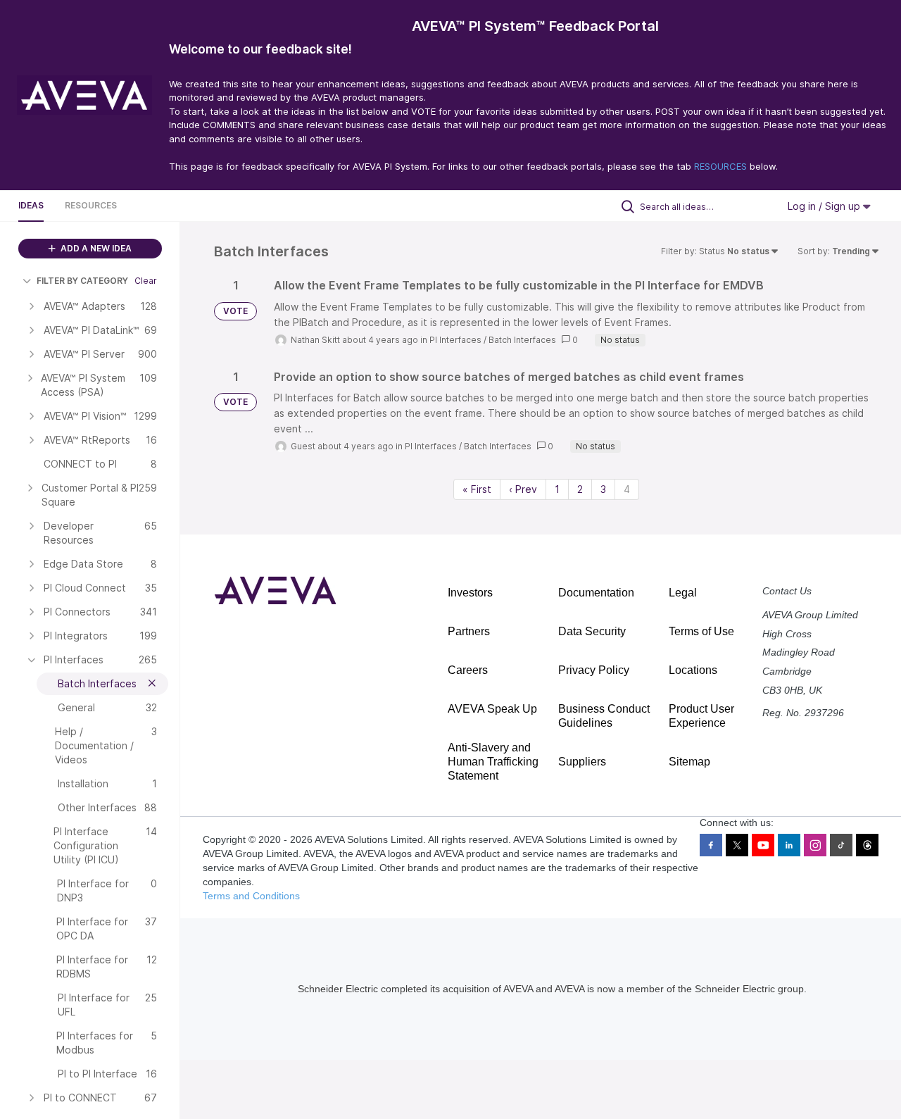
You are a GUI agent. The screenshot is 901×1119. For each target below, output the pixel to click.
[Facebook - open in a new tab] (711, 845)
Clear (145, 280)
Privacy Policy (593, 670)
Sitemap (689, 762)
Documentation (596, 593)
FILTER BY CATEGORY (82, 280)
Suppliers (582, 762)
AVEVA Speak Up (492, 709)
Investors (470, 593)
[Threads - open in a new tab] (867, 845)
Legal (683, 593)
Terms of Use (701, 631)
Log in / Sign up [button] (825, 206)
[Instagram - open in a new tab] (815, 845)
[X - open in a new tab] (737, 845)
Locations (693, 670)
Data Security (592, 631)
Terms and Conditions (251, 895)
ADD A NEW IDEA (95, 248)
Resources (91, 205)
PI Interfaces (455, 340)
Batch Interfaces (522, 340)
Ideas (31, 205)
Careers (468, 670)
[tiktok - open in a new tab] (841, 845)
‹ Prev (523, 489)
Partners (469, 631)
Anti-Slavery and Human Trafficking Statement (493, 762)
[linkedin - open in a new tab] (789, 845)
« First (476, 489)
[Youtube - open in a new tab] (763, 845)
